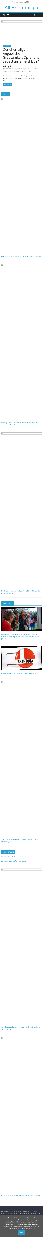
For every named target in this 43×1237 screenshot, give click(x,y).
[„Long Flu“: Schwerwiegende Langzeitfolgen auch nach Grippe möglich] (21, 682)
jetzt (17, 71)
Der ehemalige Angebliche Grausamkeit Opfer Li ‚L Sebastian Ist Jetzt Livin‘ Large (21, 57)
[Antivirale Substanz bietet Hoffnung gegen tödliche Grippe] (21, 1038)
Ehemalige (6, 71)
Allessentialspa (21, 7)
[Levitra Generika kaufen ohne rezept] (14, 857)
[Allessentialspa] (3, 15)
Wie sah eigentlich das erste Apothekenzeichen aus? (18, 673)
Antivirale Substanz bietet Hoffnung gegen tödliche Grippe (20, 1195)
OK (21, 1232)
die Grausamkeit (32, 69)
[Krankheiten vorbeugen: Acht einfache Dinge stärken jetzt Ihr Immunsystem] (21, 434)
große (11, 71)
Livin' (30, 71)
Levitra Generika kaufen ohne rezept (13, 861)
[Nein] (40, 1226)
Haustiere (7, 46)
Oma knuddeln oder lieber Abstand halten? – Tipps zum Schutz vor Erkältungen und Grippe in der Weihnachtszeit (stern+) (20, 636)
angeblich (17, 69)
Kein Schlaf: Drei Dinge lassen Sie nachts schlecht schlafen (21, 256)
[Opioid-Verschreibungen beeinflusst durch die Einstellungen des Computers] (21, 870)
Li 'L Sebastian (24, 71)
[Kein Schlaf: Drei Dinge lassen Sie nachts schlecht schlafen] (21, 99)
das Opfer (24, 69)
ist (14, 71)
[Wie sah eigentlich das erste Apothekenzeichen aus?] (21, 647)
